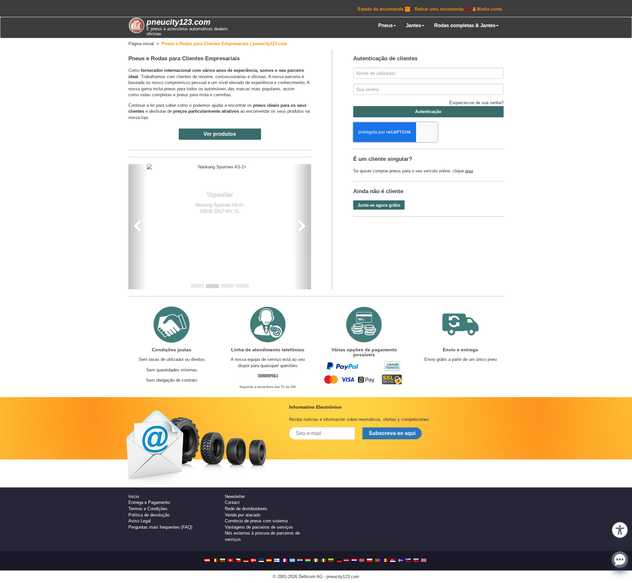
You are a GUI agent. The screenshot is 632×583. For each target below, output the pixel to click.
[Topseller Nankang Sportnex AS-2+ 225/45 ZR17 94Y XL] (220, 167)
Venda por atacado (242, 514)
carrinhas (222, 94)
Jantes (413, 25)
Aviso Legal (139, 520)
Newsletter (235, 496)
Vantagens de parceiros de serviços (259, 527)
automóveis (215, 88)
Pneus (385, 25)
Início (133, 496)
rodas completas (156, 94)
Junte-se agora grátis (378, 205)
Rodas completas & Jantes (464, 25)
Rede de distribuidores (246, 508)
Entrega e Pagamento (149, 502)
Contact (232, 502)
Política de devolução (149, 514)
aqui (469, 170)
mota (204, 94)
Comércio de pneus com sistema (256, 520)
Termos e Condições (148, 508)
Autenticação (428, 111)
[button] (620, 529)
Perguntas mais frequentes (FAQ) (160, 527)
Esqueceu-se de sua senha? (476, 102)
